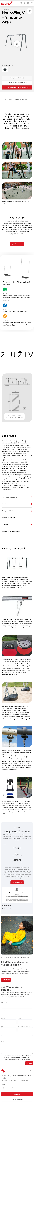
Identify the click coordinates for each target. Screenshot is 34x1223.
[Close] (31, 1070)
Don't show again (17, 1099)
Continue (17, 1094)
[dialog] (17, 611)
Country (3, 1084)
